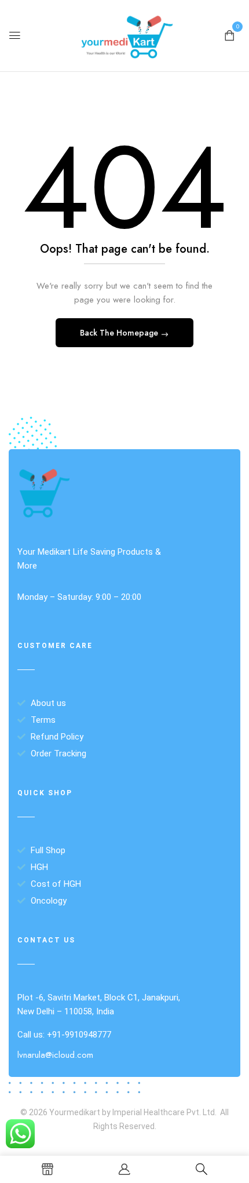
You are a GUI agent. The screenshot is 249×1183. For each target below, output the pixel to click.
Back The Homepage (120, 332)
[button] (229, 34)
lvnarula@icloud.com (55, 1055)
